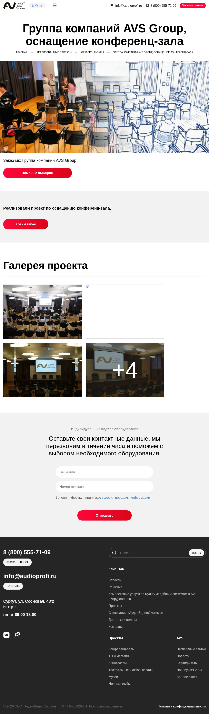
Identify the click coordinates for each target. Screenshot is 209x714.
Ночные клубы (120, 683)
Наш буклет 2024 (189, 670)
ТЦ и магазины (120, 656)
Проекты (115, 606)
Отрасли (115, 580)
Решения (115, 587)
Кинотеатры (118, 663)
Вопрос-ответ (187, 677)
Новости (183, 656)
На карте (9, 607)
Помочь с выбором (37, 173)
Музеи (113, 677)
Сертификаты (187, 663)
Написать (13, 586)
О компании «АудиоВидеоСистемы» (136, 613)
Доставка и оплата (123, 619)
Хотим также (26, 224)
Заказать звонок (192, 5)
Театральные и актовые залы (131, 670)
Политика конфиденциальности (182, 706)
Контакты (116, 626)
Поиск (196, 553)
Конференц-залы (122, 649)
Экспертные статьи (191, 649)
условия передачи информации (126, 497)
